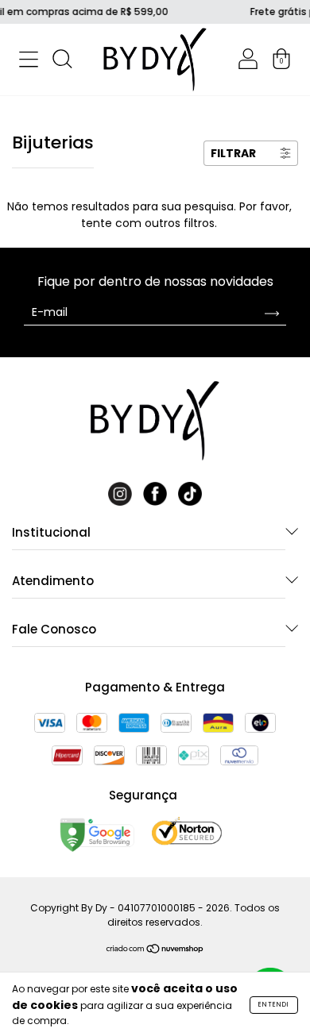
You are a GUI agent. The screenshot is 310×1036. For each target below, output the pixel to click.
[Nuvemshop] (155, 950)
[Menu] (28, 62)
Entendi (273, 1004)
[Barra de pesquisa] (62, 62)
